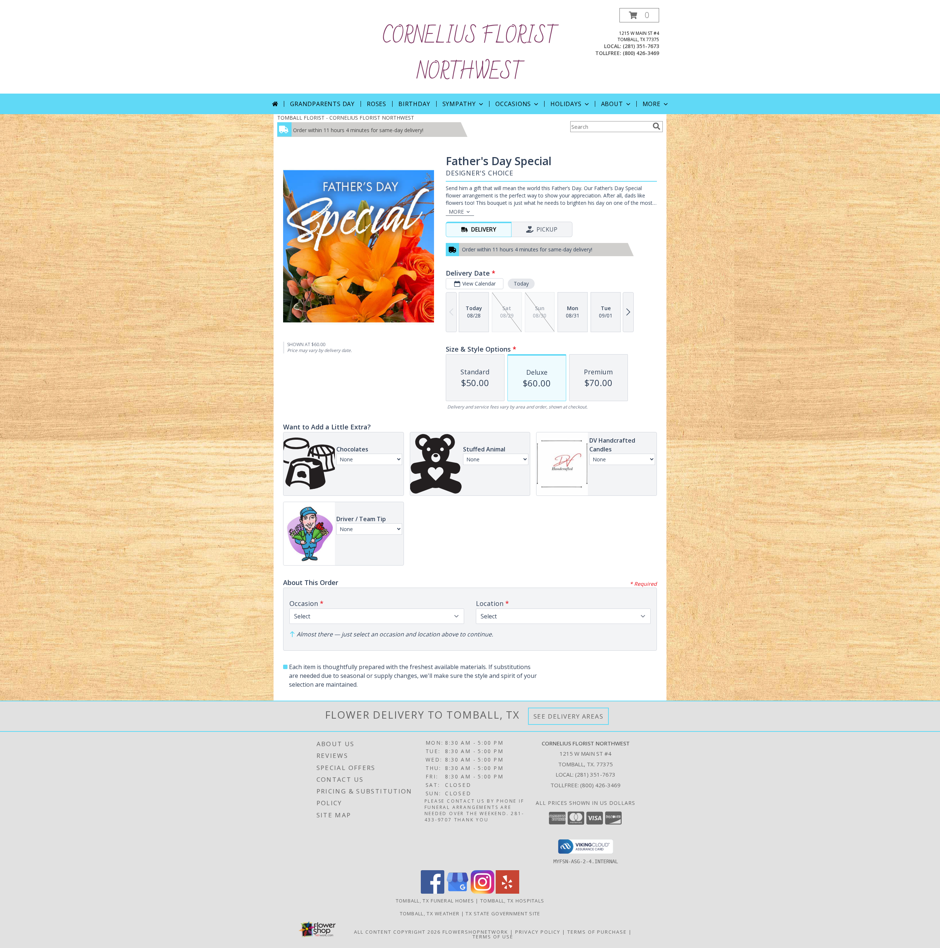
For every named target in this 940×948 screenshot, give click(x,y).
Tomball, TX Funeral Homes (435, 900)
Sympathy (459, 104)
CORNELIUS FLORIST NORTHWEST (470, 54)
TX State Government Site (503, 913)
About (612, 104)
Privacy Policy (537, 932)
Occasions (513, 104)
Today (521, 283)
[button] (639, 15)
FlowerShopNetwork (475, 932)
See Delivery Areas (569, 716)
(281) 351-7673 (641, 46)
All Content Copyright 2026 (397, 932)
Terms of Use (493, 936)
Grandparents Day (322, 104)
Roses (376, 104)
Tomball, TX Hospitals (512, 900)
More (652, 104)
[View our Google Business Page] (457, 891)
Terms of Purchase (597, 932)
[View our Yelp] (507, 891)
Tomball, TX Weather (430, 913)
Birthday (414, 104)
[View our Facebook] (432, 891)
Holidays (565, 104)
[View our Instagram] (482, 891)
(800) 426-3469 (641, 53)
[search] (656, 126)
